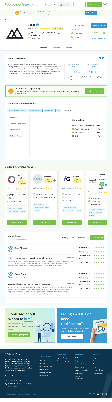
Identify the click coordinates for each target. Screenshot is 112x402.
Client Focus (15, 130)
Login (77, 361)
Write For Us (43, 376)
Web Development (35, 110)
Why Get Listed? (80, 364)
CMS (58, 110)
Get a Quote (97, 33)
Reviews (69, 48)
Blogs (95, 358)
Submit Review (97, 238)
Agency (12, 20)
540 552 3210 (35, 38)
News (95, 361)
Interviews (96, 367)
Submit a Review (63, 364)
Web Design (49, 110)
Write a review (94, 5)
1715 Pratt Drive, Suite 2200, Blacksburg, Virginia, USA (45, 34)
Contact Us (43, 363)
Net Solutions (21, 176)
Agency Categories (63, 358)
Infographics (97, 373)
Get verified (90, 13)
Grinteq (76, 176)
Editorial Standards (45, 366)
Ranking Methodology (79, 377)
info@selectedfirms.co (16, 380)
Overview (43, 48)
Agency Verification (81, 370)
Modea (19, 20)
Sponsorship (79, 367)
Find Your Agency (63, 361)
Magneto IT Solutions (103, 176)
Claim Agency (79, 373)
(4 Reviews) (68, 188)
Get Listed (79, 5)
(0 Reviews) (39, 188)
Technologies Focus (18, 123)
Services (56, 48)
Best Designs (97, 364)
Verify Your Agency (95, 91)
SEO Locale (48, 176)
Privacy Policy (44, 370)
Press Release (98, 370)
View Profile (16, 222)
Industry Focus (16, 136)
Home (7, 20)
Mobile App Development (17, 110)
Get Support (72, 337)
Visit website (98, 26)
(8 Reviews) (13, 189)
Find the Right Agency (19, 335)
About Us (42, 360)
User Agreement (45, 373)
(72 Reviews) (92, 193)
